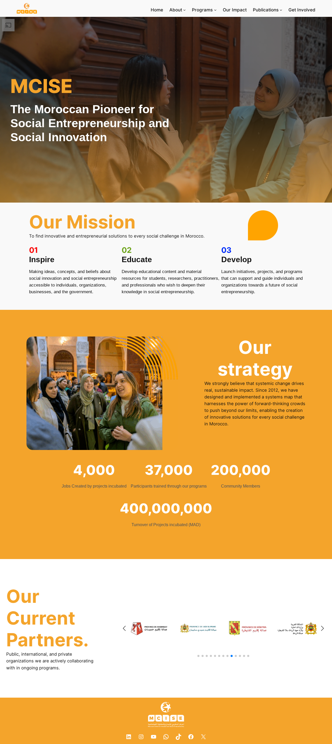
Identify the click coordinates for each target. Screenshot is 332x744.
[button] (198, 656)
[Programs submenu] (215, 10)
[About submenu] (184, 10)
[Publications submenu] (281, 10)
